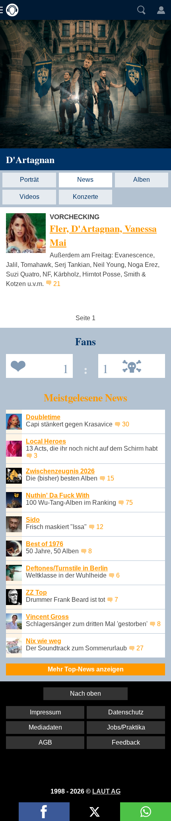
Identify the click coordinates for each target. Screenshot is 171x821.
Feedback (126, 742)
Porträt (29, 179)
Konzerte (85, 196)
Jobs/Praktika (126, 727)
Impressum (45, 712)
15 (110, 478)
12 (99, 526)
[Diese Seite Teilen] (44, 811)
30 (125, 424)
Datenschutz (126, 712)
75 (129, 502)
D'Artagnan (30, 159)
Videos (29, 196)
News (85, 179)
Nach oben (85, 693)
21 (56, 283)
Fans (37, 365)
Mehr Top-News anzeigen (86, 669)
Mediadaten (45, 727)
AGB (45, 742)
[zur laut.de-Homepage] (10, 10)
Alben (141, 179)
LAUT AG (106, 791)
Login (161, 10)
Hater (103, 365)
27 (140, 648)
